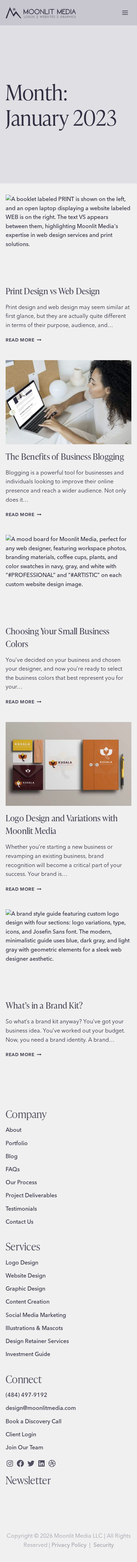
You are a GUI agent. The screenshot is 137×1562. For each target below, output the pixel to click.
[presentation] (68, 237)
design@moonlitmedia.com (41, 1407)
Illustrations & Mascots (34, 1327)
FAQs (13, 1169)
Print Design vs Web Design (53, 290)
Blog (12, 1156)
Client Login (21, 1434)
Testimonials (21, 1208)
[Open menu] (124, 12)
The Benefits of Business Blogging (65, 456)
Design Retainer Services (37, 1340)
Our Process (21, 1182)
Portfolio (17, 1143)
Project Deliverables (31, 1195)
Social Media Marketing (36, 1314)
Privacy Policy (69, 1544)
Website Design (26, 1275)
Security (103, 1544)
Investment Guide (28, 1353)
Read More (23, 340)
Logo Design (22, 1262)
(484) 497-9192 (26, 1394)
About (13, 1129)
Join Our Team (24, 1447)
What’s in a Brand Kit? (44, 1005)
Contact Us (19, 1221)
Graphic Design (25, 1288)
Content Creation (28, 1301)
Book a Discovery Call (33, 1421)
